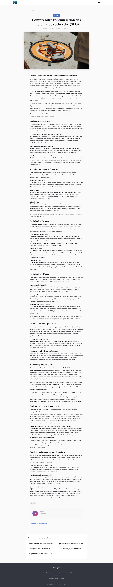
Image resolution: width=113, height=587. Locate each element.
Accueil (29, 10)
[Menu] (98, 2)
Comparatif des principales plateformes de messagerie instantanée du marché (70, 549)
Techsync (56, 568)
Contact (62, 578)
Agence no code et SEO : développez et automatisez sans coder (39, 549)
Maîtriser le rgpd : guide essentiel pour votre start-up (71, 543)
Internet (34, 10)
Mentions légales (53, 578)
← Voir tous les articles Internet (38, 523)
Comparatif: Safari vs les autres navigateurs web (41, 543)
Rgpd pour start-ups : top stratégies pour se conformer (41, 554)
